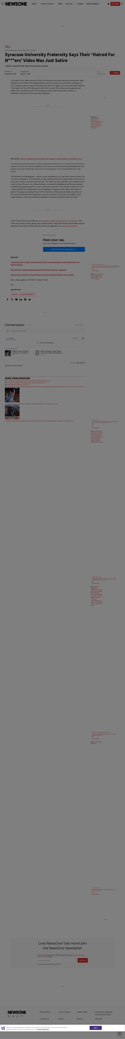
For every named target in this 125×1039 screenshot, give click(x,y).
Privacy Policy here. (43, 1029)
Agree (95, 1028)
